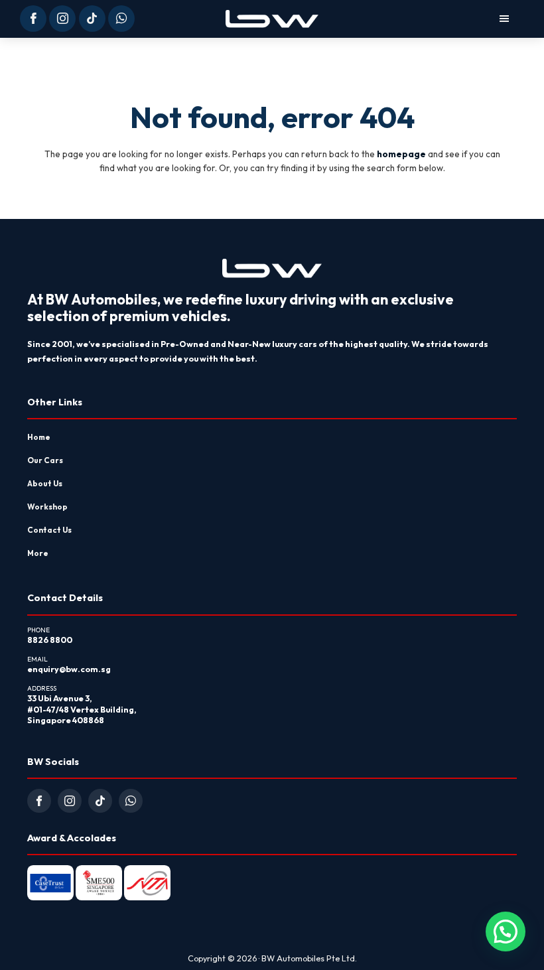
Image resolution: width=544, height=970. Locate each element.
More (37, 553)
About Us (44, 483)
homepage (401, 154)
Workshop (47, 507)
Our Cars (45, 460)
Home (38, 437)
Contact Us (49, 530)
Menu (421, 18)
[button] (505, 931)
